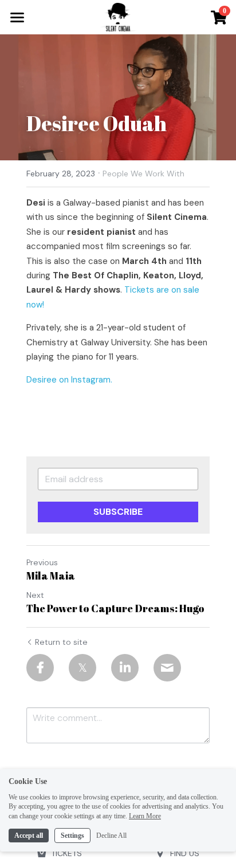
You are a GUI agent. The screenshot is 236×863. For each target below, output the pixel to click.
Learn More (145, 816)
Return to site (61, 642)
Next (35, 595)
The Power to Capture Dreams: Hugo (115, 608)
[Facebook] (40, 667)
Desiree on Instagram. (69, 379)
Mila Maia (50, 575)
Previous (42, 562)
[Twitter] (82, 667)
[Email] (167, 667)
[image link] (118, 16)
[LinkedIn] (125, 667)
